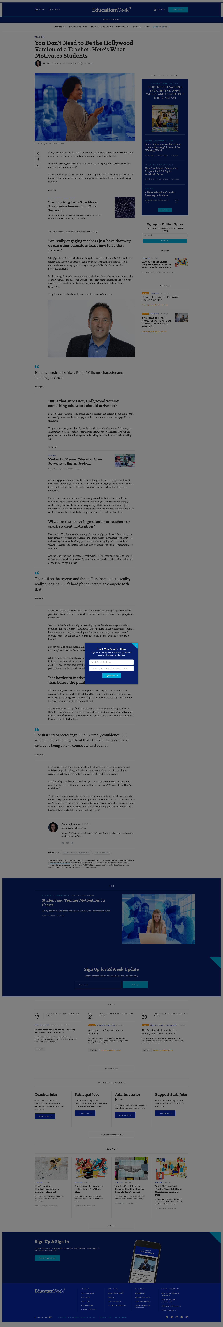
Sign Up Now (111, 675)
